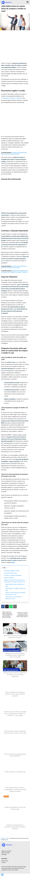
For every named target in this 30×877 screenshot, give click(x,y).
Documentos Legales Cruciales (11, 570)
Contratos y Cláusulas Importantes (12, 575)
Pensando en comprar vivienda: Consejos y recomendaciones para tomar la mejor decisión (22, 614)
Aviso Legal (3, 854)
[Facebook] (3, 606)
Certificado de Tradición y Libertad (11, 98)
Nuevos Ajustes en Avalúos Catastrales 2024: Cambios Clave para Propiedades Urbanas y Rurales (7, 615)
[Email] (15, 606)
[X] (7, 606)
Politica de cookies (5, 852)
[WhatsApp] (11, 606)
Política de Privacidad (6, 851)
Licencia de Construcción (10, 573)
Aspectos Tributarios (9, 577)
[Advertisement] (15, 47)
